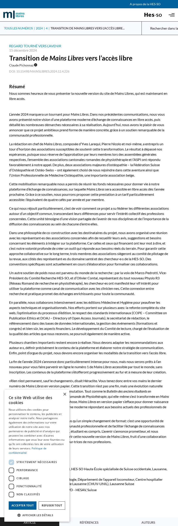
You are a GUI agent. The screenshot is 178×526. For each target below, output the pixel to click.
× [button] (64, 394)
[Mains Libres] (21, 14)
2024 (39, 28)
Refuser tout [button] (52, 505)
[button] (37, 515)
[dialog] (36, 456)
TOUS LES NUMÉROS (18, 28)
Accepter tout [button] (23, 505)
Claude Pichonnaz (21, 65)
